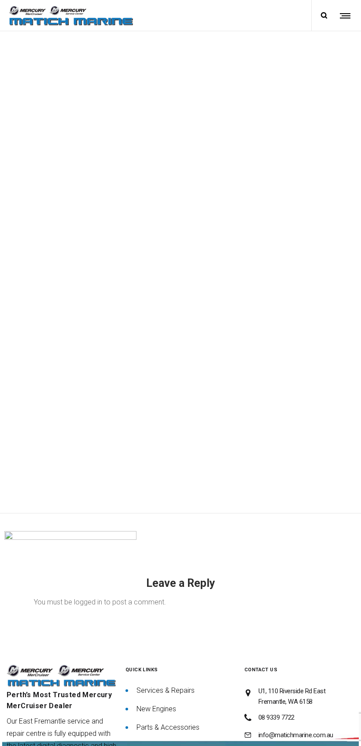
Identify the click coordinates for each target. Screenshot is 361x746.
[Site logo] (71, 15)
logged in (88, 602)
